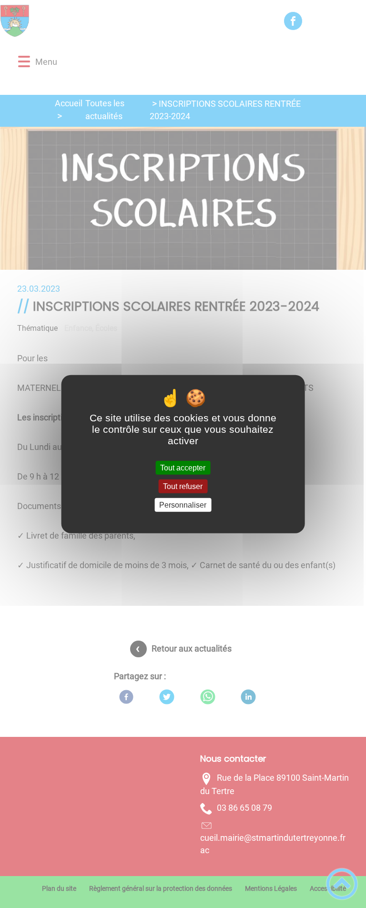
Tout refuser (183, 486)
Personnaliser (182, 505)
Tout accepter (182, 467)
